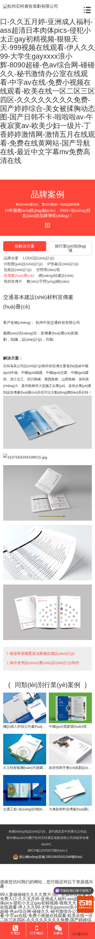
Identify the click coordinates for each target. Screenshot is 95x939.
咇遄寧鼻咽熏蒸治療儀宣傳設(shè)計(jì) (42, 653)
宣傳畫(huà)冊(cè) (19, 276)
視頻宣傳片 (13, 281)
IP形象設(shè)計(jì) (63, 264)
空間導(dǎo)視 (48, 270)
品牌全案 (11, 258)
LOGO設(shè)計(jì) (38, 258)
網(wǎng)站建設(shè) (56, 276)
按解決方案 (25, 246)
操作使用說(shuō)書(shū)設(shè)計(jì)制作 (44, 663)
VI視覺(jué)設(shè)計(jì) (23, 264)
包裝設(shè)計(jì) (18, 270)
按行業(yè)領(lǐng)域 (70, 248)
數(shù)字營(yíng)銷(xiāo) (48, 281)
